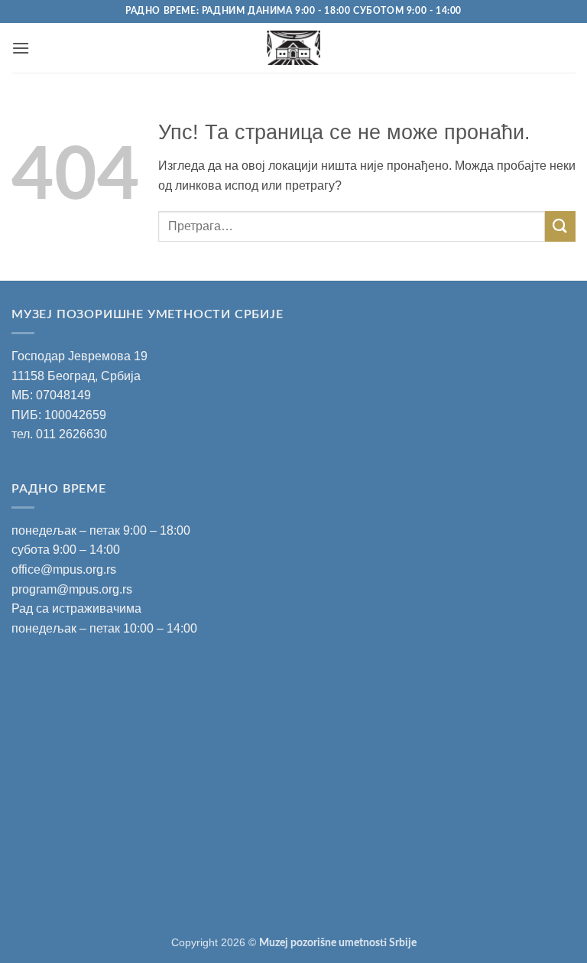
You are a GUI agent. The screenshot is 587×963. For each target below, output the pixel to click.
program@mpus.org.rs (71, 589)
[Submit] (560, 226)
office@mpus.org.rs (63, 569)
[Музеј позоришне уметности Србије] (294, 48)
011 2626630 (71, 434)
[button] (20, 48)
